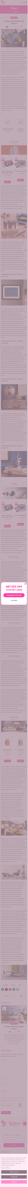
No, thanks (14, 600)
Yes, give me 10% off (14, 595)
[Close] (25, 584)
